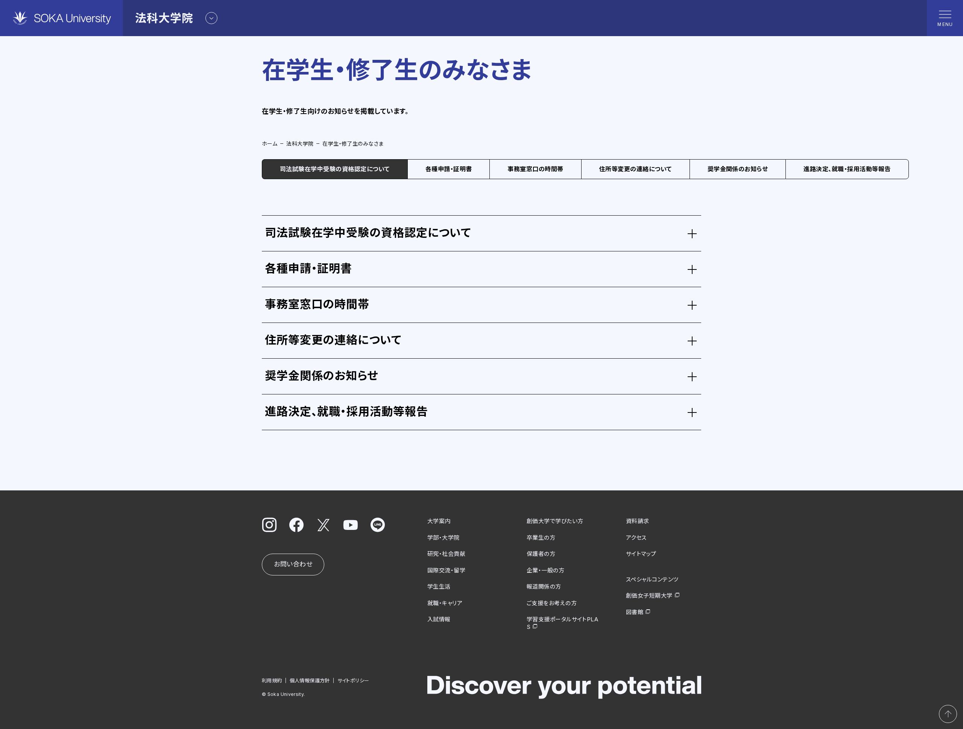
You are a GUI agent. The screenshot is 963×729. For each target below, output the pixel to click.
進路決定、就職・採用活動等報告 (847, 169)
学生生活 (439, 586)
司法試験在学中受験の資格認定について (335, 169)
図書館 (634, 612)
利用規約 (272, 680)
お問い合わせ (293, 564)
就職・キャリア (444, 603)
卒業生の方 (541, 537)
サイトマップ (641, 553)
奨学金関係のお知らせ (738, 169)
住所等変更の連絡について (635, 169)
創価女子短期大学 (649, 595)
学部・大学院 (443, 537)
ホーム (269, 143)
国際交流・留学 (446, 570)
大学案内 (439, 521)
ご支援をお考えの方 (552, 603)
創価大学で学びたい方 (555, 521)
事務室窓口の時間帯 (535, 169)
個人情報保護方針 (310, 680)
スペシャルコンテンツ (652, 579)
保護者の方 (541, 553)
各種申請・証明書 (448, 169)
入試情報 (439, 619)
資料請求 (637, 521)
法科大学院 (299, 143)
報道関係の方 (544, 586)
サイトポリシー (353, 680)
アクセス (636, 537)
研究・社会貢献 (446, 553)
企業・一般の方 (545, 570)
